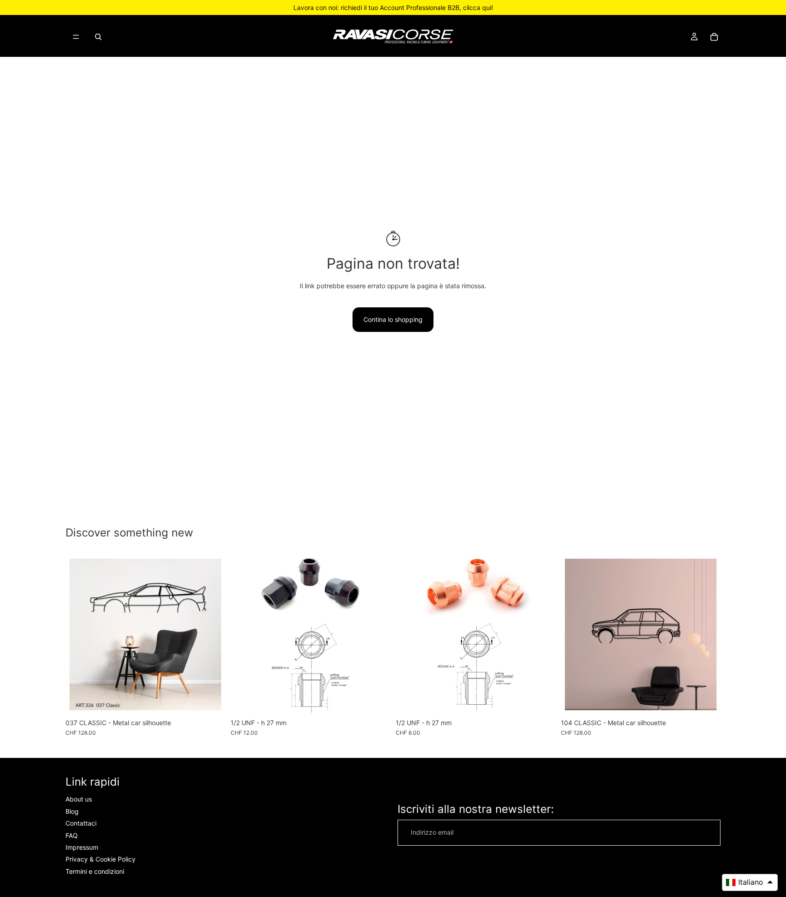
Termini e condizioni (95, 871)
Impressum (82, 847)
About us (79, 799)
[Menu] (76, 36)
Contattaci (81, 823)
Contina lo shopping (393, 319)
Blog (72, 811)
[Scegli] (211, 700)
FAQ (72, 835)
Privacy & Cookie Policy (101, 859)
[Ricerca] (98, 37)
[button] (750, 882)
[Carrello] (714, 37)
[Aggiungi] (376, 700)
